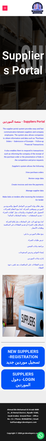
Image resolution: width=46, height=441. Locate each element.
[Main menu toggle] (4, 8)
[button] (40, 435)
